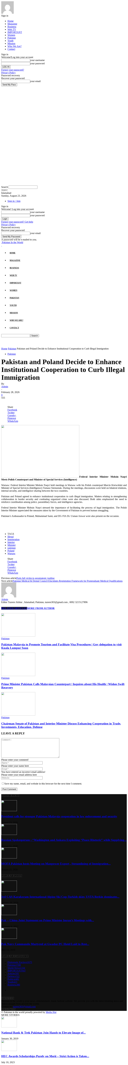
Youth (10, 40)
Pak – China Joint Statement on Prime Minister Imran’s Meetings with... (47, 920)
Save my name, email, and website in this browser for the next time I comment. (43, 783)
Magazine (12, 23)
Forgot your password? (12, 69)
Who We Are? (14, 46)
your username (37, 60)
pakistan (11, 548)
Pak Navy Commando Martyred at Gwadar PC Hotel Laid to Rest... (45, 944)
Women (11, 35)
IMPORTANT (14, 32)
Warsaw (11, 553)
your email (35, 81)
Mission (11, 43)
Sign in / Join (13, 201)
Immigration (13, 539)
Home (10, 21)
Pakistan (11, 38)
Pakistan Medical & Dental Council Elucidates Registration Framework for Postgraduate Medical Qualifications (68, 581)
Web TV (11, 29)
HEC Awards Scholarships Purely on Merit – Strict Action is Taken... (45, 1056)
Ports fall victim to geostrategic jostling (35, 578)
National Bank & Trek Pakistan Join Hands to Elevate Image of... (43, 1032)
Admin (4, 386)
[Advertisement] (37, 342)
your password (37, 63)
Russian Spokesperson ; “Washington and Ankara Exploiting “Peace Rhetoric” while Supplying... (64, 840)
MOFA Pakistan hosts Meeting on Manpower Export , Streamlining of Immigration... (56, 863)
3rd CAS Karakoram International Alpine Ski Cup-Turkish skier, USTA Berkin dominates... (60, 896)
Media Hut (51, 1012)
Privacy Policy (8, 72)
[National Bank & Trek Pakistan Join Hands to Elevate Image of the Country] (9, 1026)
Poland (10, 550)
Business (11, 26)
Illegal (10, 536)
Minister (11, 545)
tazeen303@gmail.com (24, 1006)
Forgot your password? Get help (17, 221)
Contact (11, 49)
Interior (11, 542)
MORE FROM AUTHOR (41, 608)
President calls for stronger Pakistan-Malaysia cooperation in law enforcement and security (59, 816)
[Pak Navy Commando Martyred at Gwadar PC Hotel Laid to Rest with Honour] (9, 938)
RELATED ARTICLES (14, 608)
